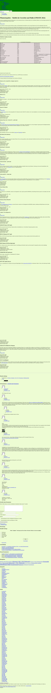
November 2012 (4, 648)
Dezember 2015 (4, 632)
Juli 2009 (3, 673)
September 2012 (4, 650)
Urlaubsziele (26, 564)
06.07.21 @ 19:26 (7, 457)
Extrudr (15, 132)
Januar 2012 (4, 653)
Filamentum (20, 132)
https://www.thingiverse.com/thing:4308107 (36, 402)
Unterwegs (3, 8)
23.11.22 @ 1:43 (6, 467)
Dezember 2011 (4, 654)
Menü (3, 0)
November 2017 (4, 617)
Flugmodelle (4, 2)
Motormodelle (5, 563)
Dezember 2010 (4, 660)
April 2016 (3, 628)
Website (1, 516)
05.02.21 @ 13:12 (7, 444)
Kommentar (2, 511)
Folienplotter (4, 534)
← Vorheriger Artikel (3, 524)
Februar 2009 (4, 676)
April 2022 (3, 602)
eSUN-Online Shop (4, 362)
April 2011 (3, 658)
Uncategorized (14, 564)
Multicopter (6, 4)
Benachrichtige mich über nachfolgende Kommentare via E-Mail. (11, 518)
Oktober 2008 (4, 680)
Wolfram (3, 553)
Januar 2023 (4, 599)
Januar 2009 (4, 677)
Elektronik (3, 6)
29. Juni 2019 (4, 13)
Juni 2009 (3, 674)
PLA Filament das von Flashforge (6, 204)
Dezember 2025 (4, 594)
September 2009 (4, 671)
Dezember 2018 (4, 613)
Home (1, 0)
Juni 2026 (3, 592)
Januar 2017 (4, 623)
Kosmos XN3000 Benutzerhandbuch (8, 548)
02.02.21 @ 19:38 (7, 434)
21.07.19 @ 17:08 (7, 390)
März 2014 (3, 636)
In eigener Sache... (3, 686)
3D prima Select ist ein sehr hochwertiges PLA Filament (10, 124)
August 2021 (4, 604)
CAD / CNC (4, 5)
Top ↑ (15, 686)
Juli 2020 (3, 606)
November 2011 (4, 655)
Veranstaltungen (31, 564)
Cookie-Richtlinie (28, 685)
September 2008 (4, 681)
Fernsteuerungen (40, 561)
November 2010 (4, 661)
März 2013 (3, 644)
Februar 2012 (4, 652)
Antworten (5, 389)
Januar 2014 (4, 637)
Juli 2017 (3, 618)
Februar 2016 (4, 630)
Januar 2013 (4, 646)
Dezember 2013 (4, 638)
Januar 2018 (4, 616)
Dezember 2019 (4, 609)
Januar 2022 (4, 603)
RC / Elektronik (20, 563)
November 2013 (4, 639)
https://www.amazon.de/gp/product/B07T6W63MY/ (10, 438)
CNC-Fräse (3, 533)
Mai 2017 (3, 619)
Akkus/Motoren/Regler (8, 561)
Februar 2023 (4, 598)
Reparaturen (4, 7)
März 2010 (3, 667)
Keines (3, 537)
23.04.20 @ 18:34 (9, 411)
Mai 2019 (3, 611)
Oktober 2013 (4, 640)
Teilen (3, 378)
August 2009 (4, 672)
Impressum (12, 686)
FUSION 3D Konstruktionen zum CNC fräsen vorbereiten (11, 549)
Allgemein (14, 561)
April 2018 (3, 615)
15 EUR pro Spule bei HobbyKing (24, 151)
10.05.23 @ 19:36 (7, 479)
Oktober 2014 (4, 633)
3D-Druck (2, 561)
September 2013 (4, 641)
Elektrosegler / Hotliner (33, 561)
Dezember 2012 (4, 647)
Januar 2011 (4, 659)
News (15, 563)
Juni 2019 (3, 610)
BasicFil (6, 85)
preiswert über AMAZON (27, 263)
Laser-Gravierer (4, 535)
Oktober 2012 (4, 649)
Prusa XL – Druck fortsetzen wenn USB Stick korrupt (14, 553)
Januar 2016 (4, 631)
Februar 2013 (4, 645)
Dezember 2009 (4, 669)
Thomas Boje (6, 388)
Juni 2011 (3, 657)
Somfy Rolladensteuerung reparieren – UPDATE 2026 (13, 555)
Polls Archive (4, 542)
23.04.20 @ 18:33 (7, 399)
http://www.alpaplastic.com (11, 487)
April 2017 (3, 620)
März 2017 (3, 621)
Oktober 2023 (4, 596)
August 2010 (4, 664)
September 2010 (4, 663)
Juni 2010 (3, 666)
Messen (1, 563)
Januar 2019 (4, 612)
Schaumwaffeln (34, 563)
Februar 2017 (4, 622)
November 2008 (4, 679)
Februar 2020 (4, 607)
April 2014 (3, 635)
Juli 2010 (3, 665)
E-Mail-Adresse (3, 514)
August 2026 (4, 591)
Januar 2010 (4, 668)
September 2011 (4, 656)
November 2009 (4, 670)
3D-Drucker (4, 532)
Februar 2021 (4, 605)
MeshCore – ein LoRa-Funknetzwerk (8, 547)
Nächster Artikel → (3, 523)
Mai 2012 (3, 651)
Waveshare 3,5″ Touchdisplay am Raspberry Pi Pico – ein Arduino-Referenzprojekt (15, 546)
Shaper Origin (4, 536)
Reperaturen (29, 563)
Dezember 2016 (4, 624)
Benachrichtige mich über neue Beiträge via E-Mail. (9, 520)
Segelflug (39, 563)
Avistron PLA (10, 167)
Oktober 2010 (4, 662)
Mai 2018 (3, 614)
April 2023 (3, 597)
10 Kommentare (4, 14)
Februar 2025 (4, 595)
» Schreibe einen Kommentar (13, 383)
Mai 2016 (3, 627)
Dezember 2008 (4, 678)
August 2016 (4, 625)
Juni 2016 (3, 626)
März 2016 (3, 629)
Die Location (8, 686)
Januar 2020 (4, 608)
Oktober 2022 (4, 600)
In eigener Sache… (5, 9)
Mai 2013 (3, 643)
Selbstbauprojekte (7, 3)
